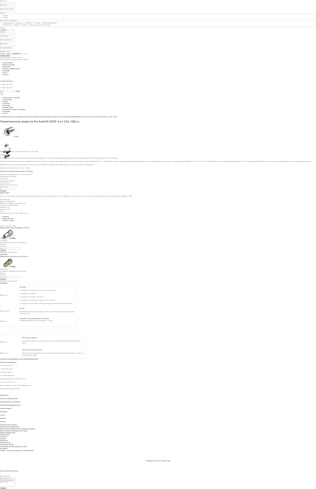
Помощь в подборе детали (9, 398)
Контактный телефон (7, 9)
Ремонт (5, 17)
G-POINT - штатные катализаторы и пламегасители (16, 450)
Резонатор (19, 23)
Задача (3, 13)
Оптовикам (3, 411)
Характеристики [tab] (7, 218)
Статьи (2, 415)
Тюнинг (5, 15)
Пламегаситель (8, 23)
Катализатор (7, 25)
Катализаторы (4, 435)
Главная (2, 117)
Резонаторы (4, 440)
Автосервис (4, 448)
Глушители (3, 437)
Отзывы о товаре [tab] (8, 220)
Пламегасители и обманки (13, 117)
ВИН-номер (3, 44)
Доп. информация (6, 47)
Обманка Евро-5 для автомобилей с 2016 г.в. (14, 228)
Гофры (24, 25)
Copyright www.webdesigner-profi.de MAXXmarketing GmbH (19, 359)
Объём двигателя (6, 40)
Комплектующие (34, 25)
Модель (3, 32)
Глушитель (29, 23)
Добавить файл (5, 51)
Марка (2, 28)
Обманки (17, 25)
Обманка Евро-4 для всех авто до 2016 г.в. (14, 256)
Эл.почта (3, 1)
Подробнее (3, 254)
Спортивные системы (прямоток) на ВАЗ (13, 446)
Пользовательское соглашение (10, 402)
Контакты (3, 418)
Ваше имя (3, 5)
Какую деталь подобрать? (9, 20)
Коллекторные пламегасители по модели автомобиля (59, 117)
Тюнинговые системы (7, 444)
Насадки (38, 23)
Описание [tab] (5, 216)
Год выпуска (4, 36)
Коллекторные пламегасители (32, 117)
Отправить (3, 488)
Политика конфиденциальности (10, 405)
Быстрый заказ (5, 199)
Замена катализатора (50, 23)
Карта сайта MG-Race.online (9, 471)
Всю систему (46, 25)
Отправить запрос (5, 55)
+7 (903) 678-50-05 (6, 81)
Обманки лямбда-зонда (7, 433)
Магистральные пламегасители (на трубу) (14, 431)
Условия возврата (6, 408)
